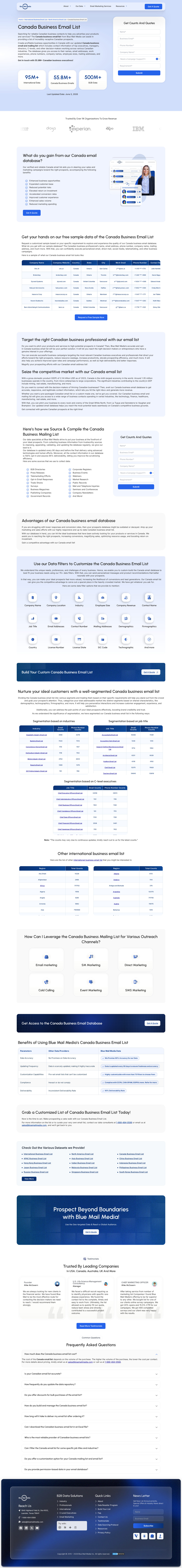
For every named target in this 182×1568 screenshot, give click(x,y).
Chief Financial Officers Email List (70, 823)
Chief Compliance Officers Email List (70, 811)
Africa (42, 886)
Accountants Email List (110, 735)
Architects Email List (110, 755)
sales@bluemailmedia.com (34, 1125)
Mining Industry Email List (36, 759)
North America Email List (57, 20)
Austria (116, 904)
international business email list (88, 860)
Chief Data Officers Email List (70, 817)
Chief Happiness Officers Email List (70, 829)
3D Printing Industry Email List (36, 771)
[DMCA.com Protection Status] (118, 1554)
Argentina (116, 892)
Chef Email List (110, 767)
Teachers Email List (110, 773)
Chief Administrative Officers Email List (70, 799)
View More (29, 1179)
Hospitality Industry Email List (36, 735)
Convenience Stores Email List (36, 747)
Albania (116, 874)
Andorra (116, 880)
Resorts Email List (36, 765)
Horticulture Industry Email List (36, 753)
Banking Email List (36, 741)
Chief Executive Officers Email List (70, 793)
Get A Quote (149, 672)
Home (21, 20)
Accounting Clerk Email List (110, 741)
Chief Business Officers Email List (70, 805)
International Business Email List (36, 20)
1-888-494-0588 (124, 1122)
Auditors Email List (109, 761)
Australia (116, 898)
